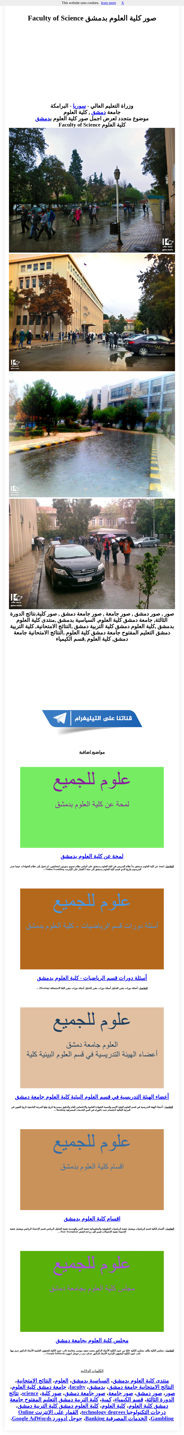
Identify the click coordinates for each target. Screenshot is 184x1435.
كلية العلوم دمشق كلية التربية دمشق (58, 1406)
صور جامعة (120, 1393)
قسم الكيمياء (129, 1399)
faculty (77, 1387)
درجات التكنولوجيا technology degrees (123, 1412)
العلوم (61, 1381)
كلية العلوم (113, 1406)
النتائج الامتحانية (34, 1381)
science (30, 1393)
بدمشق (97, 1387)
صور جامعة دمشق (85, 1393)
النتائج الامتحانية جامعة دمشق (141, 1387)
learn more (108, 3)
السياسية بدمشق (91, 1381)
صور (170, 1393)
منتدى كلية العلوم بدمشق (141, 1381)
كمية (106, 1399)
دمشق (98, 112)
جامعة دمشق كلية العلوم (39, 1387)
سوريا (79, 106)
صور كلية (51, 1393)
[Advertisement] (92, 66)
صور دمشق (149, 1393)
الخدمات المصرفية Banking (116, 1418)
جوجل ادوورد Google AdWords (47, 1418)
